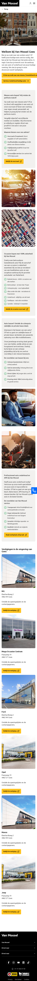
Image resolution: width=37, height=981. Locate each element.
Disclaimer (18, 979)
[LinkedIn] (23, 962)
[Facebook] (9, 962)
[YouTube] (18, 962)
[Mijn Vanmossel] (30, 3)
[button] (30, 3)
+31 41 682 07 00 (19, 969)
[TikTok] (28, 962)
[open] (34, 3)
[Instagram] (14, 962)
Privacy (10, 979)
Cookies (26, 979)
